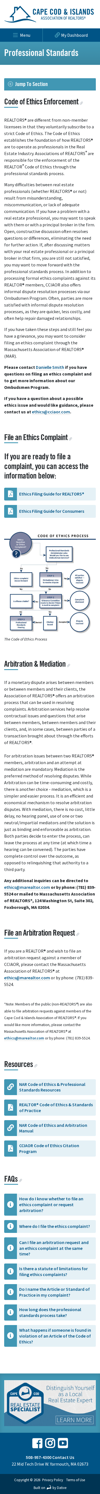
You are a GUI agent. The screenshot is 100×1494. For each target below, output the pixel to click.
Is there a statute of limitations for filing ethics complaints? (53, 1271)
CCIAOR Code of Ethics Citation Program (49, 1148)
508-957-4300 (38, 1457)
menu (25, 35)
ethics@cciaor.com (51, 411)
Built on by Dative (50, 1487)
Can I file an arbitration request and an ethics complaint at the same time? (54, 1248)
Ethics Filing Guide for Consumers (51, 511)
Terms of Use (75, 1480)
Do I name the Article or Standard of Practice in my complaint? (54, 1292)
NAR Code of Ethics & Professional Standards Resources (52, 1087)
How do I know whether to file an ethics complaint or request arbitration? (51, 1204)
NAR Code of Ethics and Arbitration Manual (53, 1128)
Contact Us (63, 1457)
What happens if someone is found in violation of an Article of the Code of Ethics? (55, 1336)
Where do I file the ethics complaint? (54, 1226)
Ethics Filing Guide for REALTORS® (51, 494)
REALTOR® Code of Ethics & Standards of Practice (56, 1107)
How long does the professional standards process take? (50, 1312)
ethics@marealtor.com (27, 887)
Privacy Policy (52, 1480)
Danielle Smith (50, 367)
